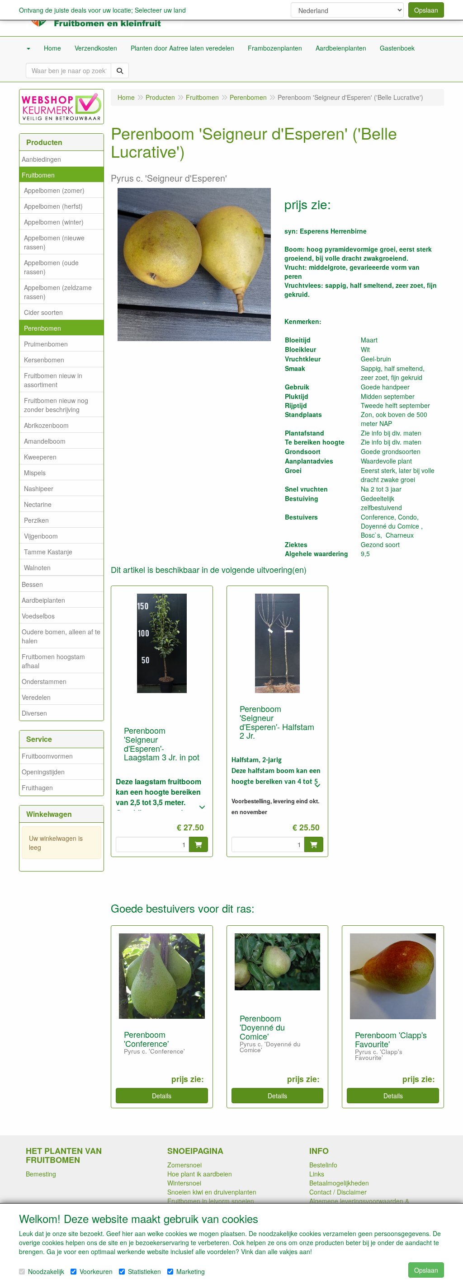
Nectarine (38, 504)
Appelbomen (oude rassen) (51, 267)
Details (161, 1095)
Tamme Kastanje (48, 551)
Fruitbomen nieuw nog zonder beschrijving (56, 405)
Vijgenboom (41, 535)
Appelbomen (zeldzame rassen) (58, 292)
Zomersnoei (184, 1164)
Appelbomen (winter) (54, 221)
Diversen (34, 712)
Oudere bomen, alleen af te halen (61, 636)
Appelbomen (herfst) (53, 206)
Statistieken (144, 1271)
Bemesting (41, 1173)
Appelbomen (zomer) (54, 190)
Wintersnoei (184, 1182)
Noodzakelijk (46, 1271)
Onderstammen (44, 681)
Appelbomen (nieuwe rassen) (54, 242)
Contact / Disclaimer (338, 1191)
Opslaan (426, 9)
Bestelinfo (323, 1164)
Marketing (190, 1271)
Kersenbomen (44, 359)
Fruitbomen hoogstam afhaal (53, 661)
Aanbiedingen (41, 159)
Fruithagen (37, 787)
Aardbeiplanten (43, 600)
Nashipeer (38, 488)
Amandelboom (45, 440)
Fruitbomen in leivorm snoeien (210, 1200)
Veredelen (36, 697)
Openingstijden (43, 771)
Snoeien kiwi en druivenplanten (211, 1191)
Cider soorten (43, 312)
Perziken (36, 520)
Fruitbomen (38, 174)
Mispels (35, 472)
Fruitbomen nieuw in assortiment (53, 380)
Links (316, 1173)
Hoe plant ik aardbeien (199, 1173)
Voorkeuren (96, 1271)
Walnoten (37, 567)
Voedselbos (38, 615)
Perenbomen (42, 328)
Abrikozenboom (46, 425)
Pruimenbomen (46, 343)
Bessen (32, 584)
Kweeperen (40, 456)
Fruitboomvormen (47, 755)
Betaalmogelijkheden (339, 1182)
